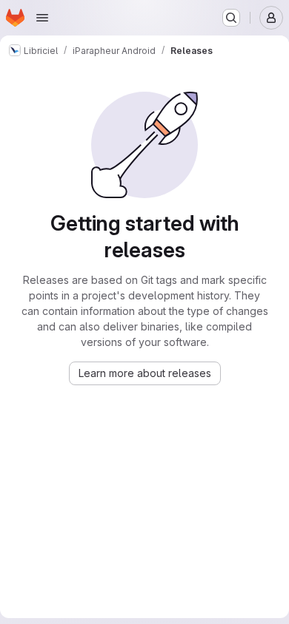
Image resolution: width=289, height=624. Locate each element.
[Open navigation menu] (42, 18)
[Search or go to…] (231, 18)
